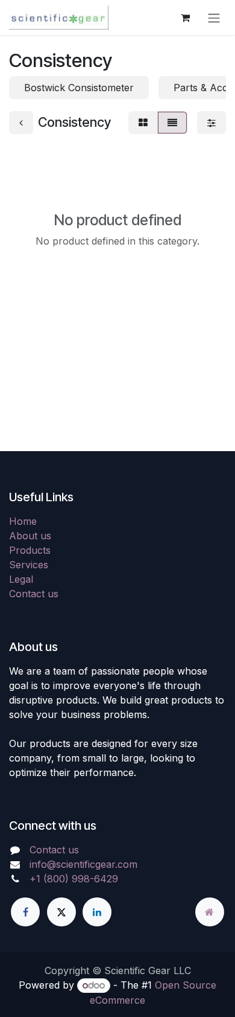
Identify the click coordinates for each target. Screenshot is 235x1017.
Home (23, 521)
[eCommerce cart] (185, 17)
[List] (172, 122)
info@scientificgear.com (83, 864)
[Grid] (143, 122)
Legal (21, 579)
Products (30, 550)
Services (28, 565)
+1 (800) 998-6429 (74, 879)
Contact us (33, 594)
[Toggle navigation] (214, 17)
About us (30, 536)
